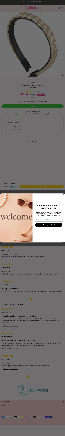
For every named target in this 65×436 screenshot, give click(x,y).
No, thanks (48, 230)
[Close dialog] (63, 195)
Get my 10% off (49, 225)
